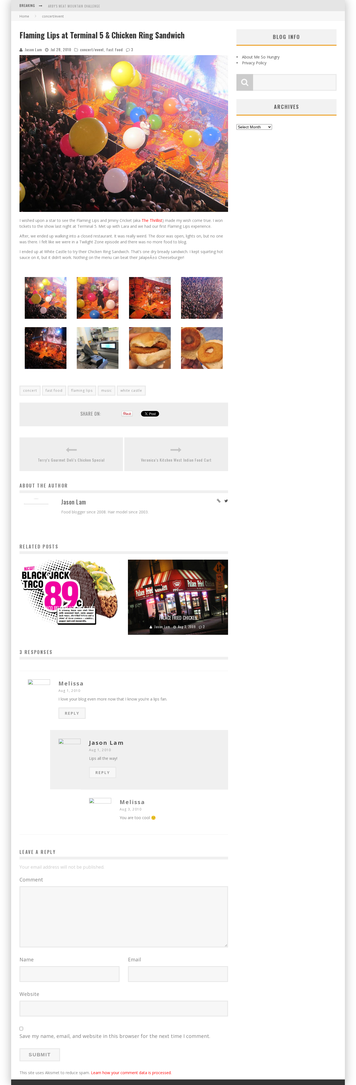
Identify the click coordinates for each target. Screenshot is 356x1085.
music (106, 390)
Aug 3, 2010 (131, 809)
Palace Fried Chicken (178, 617)
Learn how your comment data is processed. (131, 1072)
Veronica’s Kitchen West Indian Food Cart (176, 460)
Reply (72, 713)
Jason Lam (33, 49)
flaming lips (82, 390)
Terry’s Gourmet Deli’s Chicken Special (71, 460)
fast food (114, 49)
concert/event (92, 49)
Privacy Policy (254, 62)
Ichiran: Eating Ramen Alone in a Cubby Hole (84, 6)
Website (29, 994)
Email (134, 959)
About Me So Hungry (261, 57)
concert (30, 390)
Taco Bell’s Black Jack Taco (69, 608)
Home (24, 16)
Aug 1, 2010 (69, 690)
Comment (31, 879)
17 (96, 617)
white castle (131, 390)
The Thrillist (152, 220)
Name (26, 959)
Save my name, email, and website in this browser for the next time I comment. (114, 1036)
